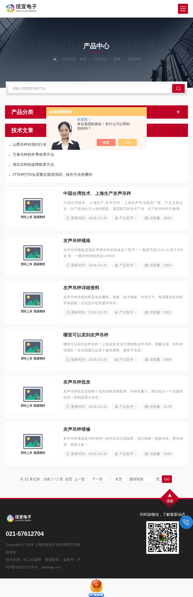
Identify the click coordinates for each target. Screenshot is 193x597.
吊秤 (117, 59)
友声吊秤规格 (76, 240)
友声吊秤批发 (76, 382)
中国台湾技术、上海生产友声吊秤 (97, 193)
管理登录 (52, 560)
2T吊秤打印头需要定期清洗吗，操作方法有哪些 (52, 174)
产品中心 (100, 59)
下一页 (97, 479)
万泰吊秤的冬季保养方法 (33, 154)
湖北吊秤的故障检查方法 (33, 164)
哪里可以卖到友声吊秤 (86, 334)
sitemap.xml (51, 567)
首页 (82, 59)
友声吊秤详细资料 (81, 287)
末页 (118, 479)
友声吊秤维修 (76, 429)
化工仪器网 (32, 560)
